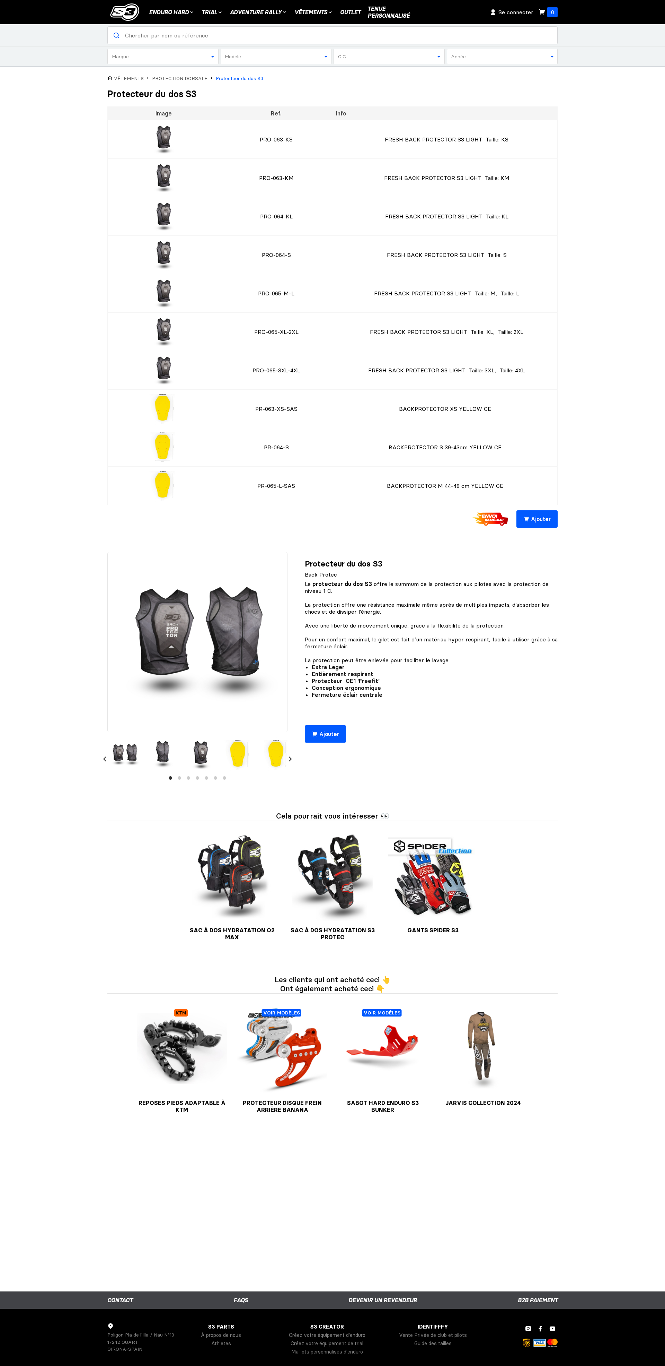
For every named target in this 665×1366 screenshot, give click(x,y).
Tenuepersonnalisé (388, 12)
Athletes (221, 1343)
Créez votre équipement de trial (327, 1343)
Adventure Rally (256, 12)
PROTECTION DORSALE (179, 78)
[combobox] (163, 56)
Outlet (350, 12)
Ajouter (541, 519)
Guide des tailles (433, 1343)
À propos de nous (221, 1335)
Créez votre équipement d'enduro (327, 1335)
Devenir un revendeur (382, 1300)
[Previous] (104, 759)
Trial (209, 12)
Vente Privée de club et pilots (433, 1335)
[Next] (290, 759)
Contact (120, 1300)
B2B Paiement (538, 1300)
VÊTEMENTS (310, 12)
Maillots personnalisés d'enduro (327, 1352)
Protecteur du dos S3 (239, 78)
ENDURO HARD (169, 12)
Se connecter (515, 12)
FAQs (240, 1300)
